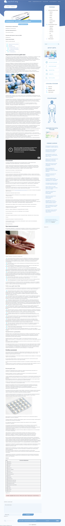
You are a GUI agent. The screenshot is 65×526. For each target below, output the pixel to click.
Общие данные (50, 38)
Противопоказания (11, 46)
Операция (50, 88)
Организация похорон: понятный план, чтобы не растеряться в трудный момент (51, 210)
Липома (51, 15)
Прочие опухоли (52, 20)
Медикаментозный (51, 90)
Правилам (53, 222)
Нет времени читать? (23, 24)
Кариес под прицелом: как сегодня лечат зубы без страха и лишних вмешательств (51, 206)
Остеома (51, 19)
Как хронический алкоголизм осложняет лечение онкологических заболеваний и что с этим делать (52, 179)
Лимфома (51, 28)
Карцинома (51, 26)
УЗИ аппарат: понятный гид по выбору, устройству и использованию (51, 192)
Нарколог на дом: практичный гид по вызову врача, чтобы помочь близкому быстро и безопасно (52, 159)
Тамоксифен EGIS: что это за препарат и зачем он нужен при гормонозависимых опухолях (51, 201)
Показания (10, 45)
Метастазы (51, 31)
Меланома (51, 29)
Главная (8, 6)
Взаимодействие (12, 51)
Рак (50, 33)
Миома (51, 17)
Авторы (59, 1)
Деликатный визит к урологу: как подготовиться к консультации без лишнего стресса (51, 155)
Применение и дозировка (14, 49)
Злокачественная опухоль (52, 24)
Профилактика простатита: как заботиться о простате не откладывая (51, 174)
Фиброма (51, 22)
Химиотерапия (50, 92)
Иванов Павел (52, 58)
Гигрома (51, 13)
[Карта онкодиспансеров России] (52, 134)
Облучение (50, 86)
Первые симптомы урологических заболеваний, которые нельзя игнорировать (51, 164)
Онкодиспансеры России (36, 1)
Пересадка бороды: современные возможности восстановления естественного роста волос (51, 150)
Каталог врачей (45, 1)
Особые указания (11, 50)
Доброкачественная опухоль (53, 10)
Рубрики (29, 1)
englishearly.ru (34, 524)
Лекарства (13, 6)
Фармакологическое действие (13, 44)
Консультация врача (53, 1)
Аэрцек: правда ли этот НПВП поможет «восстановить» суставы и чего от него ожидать (52, 187)
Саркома (51, 35)
